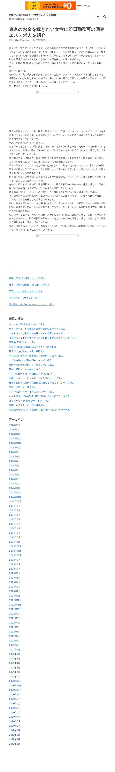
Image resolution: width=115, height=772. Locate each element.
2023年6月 (15, 573)
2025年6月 (15, 465)
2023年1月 (14, 595)
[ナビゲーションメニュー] (98, 16)
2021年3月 (14, 667)
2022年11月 (15, 604)
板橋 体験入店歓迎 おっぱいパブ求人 (29, 284)
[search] (104, 16)
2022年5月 (15, 631)
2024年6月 (15, 519)
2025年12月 (15, 438)
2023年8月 (15, 564)
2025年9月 (15, 452)
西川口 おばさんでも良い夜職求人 (27, 351)
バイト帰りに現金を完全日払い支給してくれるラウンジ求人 (39, 396)
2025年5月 (15, 470)
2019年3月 (14, 743)
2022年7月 (14, 622)
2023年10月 (15, 555)
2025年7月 (14, 461)
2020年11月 (15, 685)
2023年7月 (14, 568)
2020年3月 (15, 721)
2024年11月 (15, 497)
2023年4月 (15, 582)
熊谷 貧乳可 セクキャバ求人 (25, 369)
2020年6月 (15, 708)
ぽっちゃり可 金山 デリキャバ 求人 (27, 324)
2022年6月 (15, 627)
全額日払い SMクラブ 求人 (24, 297)
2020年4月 (15, 716)
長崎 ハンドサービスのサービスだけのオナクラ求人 (36, 378)
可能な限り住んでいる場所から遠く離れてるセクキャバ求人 (39, 409)
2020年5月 (15, 712)
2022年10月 (15, 609)
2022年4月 (15, 636)
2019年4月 (14, 739)
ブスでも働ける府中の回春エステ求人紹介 (30, 373)
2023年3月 (15, 586)
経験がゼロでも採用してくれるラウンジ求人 (31, 364)
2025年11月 (15, 443)
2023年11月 (15, 550)
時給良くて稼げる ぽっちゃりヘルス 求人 (31, 304)
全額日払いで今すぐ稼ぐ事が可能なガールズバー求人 (36, 355)
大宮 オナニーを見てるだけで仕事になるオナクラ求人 (37, 328)
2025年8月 (15, 456)
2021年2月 (14, 672)
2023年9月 (15, 559)
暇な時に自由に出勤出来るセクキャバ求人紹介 (32, 346)
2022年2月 (15, 645)
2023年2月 (15, 591)
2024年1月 (14, 541)
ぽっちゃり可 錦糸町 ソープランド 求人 (29, 400)
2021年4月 (14, 663)
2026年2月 (15, 429)
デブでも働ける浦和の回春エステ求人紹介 (30, 360)
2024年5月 (15, 523)
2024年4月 (15, 528)
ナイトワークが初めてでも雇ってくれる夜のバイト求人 (37, 333)
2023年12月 (15, 546)
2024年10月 (15, 501)
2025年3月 (15, 479)
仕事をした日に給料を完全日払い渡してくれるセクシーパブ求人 (41, 382)
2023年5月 (15, 577)
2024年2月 (15, 537)
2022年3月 (15, 640)
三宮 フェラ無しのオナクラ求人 (26, 291)
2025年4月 (15, 474)
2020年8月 (15, 699)
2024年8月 (15, 510)
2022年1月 (14, 649)
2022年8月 (15, 618)
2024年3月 (15, 532)
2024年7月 (14, 514)
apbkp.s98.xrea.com (22, 40)
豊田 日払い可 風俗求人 (22, 387)
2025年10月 (15, 447)
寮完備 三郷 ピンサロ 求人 (22, 342)
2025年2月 (15, 483)
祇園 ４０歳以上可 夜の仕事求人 (27, 405)
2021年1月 (14, 676)
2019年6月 (14, 730)
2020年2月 (15, 725)
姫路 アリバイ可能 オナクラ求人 (27, 278)
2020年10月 (15, 690)
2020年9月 (15, 694)
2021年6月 (14, 654)
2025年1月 (14, 488)
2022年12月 (15, 600)
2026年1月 (14, 434)
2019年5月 (14, 734)
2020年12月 (15, 681)
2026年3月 (15, 425)
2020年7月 (14, 703)
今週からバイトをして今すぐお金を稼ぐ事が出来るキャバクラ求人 (42, 337)
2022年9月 (15, 613)
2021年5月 (14, 658)
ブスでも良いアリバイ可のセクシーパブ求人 (31, 391)
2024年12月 (15, 492)
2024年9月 (15, 505)
